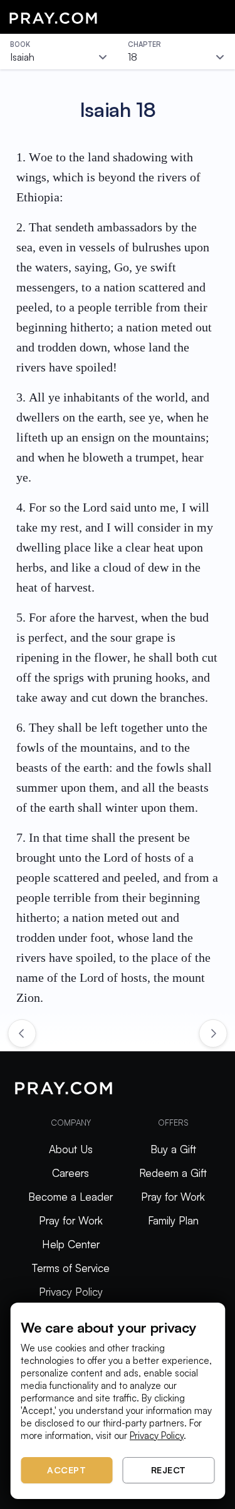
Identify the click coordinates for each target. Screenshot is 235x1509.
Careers (70, 1172)
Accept (66, 1470)
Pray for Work (71, 1220)
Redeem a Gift (173, 1172)
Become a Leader (70, 1196)
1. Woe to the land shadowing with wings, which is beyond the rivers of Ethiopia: (108, 177)
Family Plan (173, 1220)
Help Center (71, 1244)
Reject (168, 1470)
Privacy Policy (71, 1291)
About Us (71, 1149)
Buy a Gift (173, 1149)
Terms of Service (71, 1267)
